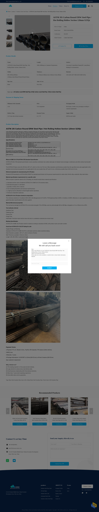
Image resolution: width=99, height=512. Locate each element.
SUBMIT (49, 268)
